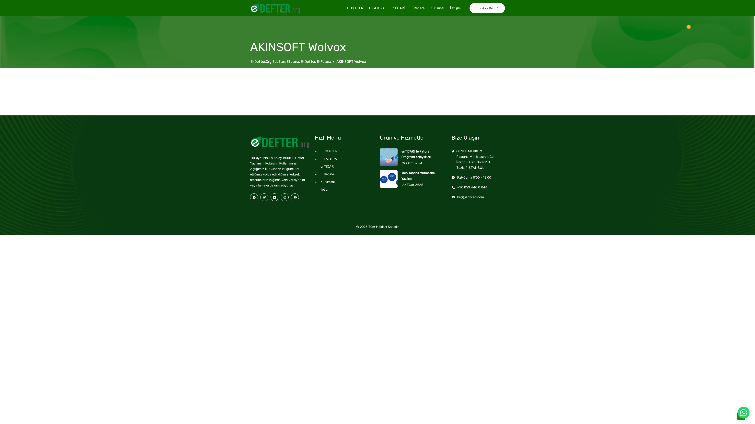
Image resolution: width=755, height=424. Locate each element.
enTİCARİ (398, 8)
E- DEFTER (355, 8)
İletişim (455, 8)
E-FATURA (377, 8)
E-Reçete (418, 8)
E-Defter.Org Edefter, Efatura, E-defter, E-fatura (290, 61)
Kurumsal (437, 8)
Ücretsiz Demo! (487, 8)
